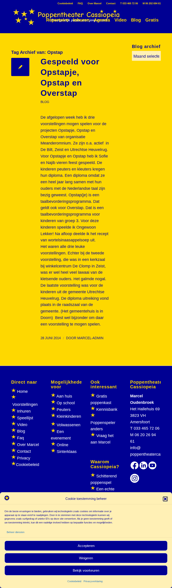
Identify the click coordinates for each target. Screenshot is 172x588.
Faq (20, 438)
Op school (66, 403)
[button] (165, 499)
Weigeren (86, 558)
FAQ (80, 3)
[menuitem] (65, 3)
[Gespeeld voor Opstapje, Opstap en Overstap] (20, 67)
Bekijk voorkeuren (86, 570)
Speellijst (25, 418)
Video (22, 424)
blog (45, 102)
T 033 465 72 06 (129, 3)
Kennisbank (106, 409)
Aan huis (64, 396)
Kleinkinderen (68, 416)
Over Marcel (94, 3)
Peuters (64, 409)
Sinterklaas (67, 451)
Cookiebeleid (74, 581)
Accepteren (86, 546)
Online (62, 445)
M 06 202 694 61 (152, 3)
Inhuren (24, 411)
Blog (21, 431)
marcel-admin (90, 338)
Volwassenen (68, 425)
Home (22, 391)
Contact (111, 3)
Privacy (23, 458)
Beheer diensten (15, 532)
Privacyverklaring (93, 581)
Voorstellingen (25, 404)
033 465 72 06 (146, 428)
